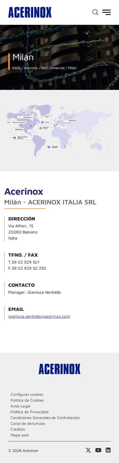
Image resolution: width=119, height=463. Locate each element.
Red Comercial (52, 68)
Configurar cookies (27, 394)
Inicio (16, 68)
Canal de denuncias (28, 423)
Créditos (18, 429)
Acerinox (30, 68)
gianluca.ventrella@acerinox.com (39, 316)
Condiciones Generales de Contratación (45, 417)
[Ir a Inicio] (29, 12)
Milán (71, 68)
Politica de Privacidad (29, 411)
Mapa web (20, 435)
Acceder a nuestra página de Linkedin (108, 450)
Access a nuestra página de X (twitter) (88, 450)
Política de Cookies (27, 400)
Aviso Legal (20, 406)
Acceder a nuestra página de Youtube (98, 450)
